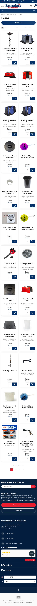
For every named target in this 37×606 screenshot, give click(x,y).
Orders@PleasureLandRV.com (13, 544)
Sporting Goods (11, 15)
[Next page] (24, 469)
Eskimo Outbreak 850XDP (10, 85)
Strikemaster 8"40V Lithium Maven (10, 49)
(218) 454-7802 (9, 533)
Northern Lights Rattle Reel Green (27, 228)
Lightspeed (9, 602)
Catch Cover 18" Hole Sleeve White (27, 335)
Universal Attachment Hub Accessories (9, 443)
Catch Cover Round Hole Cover (9, 156)
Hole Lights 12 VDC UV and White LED (9, 228)
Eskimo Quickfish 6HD (27, 299)
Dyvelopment (28, 602)
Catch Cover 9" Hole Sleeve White (10, 406)
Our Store (19, 510)
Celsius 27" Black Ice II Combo (10, 371)
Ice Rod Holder (27, 370)
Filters (17, 22)
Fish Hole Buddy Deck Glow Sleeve (9, 192)
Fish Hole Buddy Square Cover (9, 335)
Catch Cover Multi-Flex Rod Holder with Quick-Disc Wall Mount (27, 444)
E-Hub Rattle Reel (10, 263)
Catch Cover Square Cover (10, 299)
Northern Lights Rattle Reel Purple (27, 156)
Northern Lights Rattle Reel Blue (27, 406)
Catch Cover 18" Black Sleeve (27, 192)
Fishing (20, 15)
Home (3, 15)
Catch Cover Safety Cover (27, 264)
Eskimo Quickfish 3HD (27, 85)
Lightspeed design (18, 602)
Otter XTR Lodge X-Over (10, 121)
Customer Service (18, 505)
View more (28, 560)
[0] (35, 6)
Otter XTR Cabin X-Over (27, 121)
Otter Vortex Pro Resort (27, 49)
